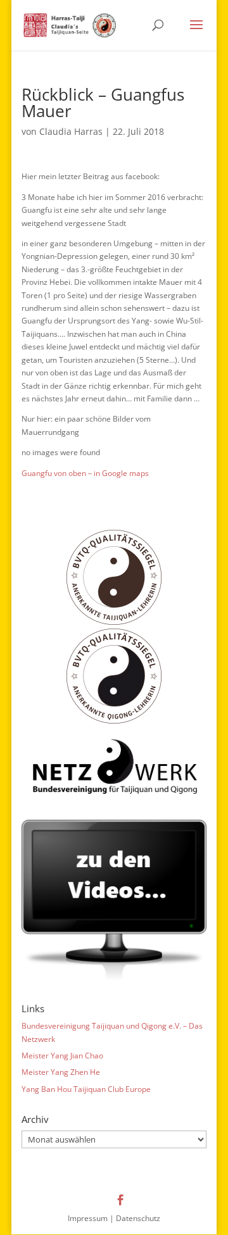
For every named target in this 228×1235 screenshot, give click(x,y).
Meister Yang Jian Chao (62, 1055)
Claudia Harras (71, 131)
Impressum (88, 1218)
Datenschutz (138, 1218)
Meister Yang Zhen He (61, 1072)
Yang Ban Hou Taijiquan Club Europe (86, 1089)
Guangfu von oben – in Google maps (85, 473)
